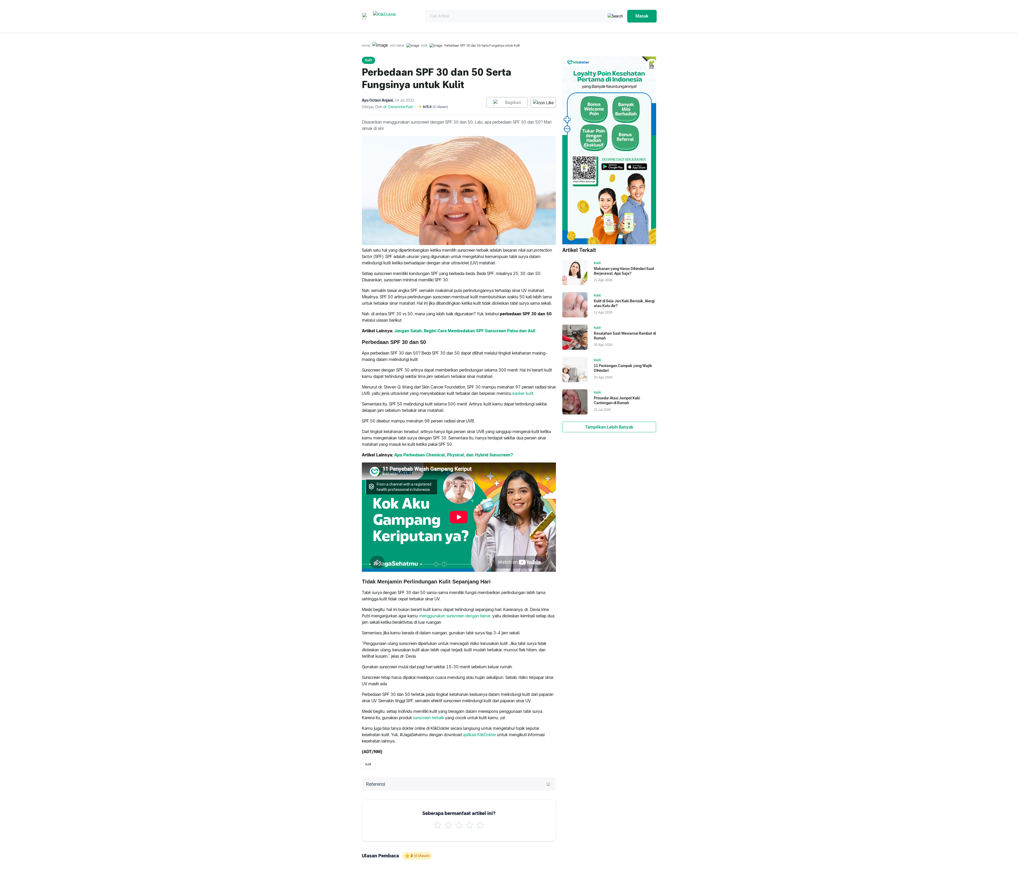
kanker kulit (522, 393)
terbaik (428, 717)
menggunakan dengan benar (454, 615)
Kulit (424, 45)
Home (366, 45)
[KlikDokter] (395, 16)
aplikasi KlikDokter (479, 734)
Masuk (641, 16)
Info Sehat (397, 45)
